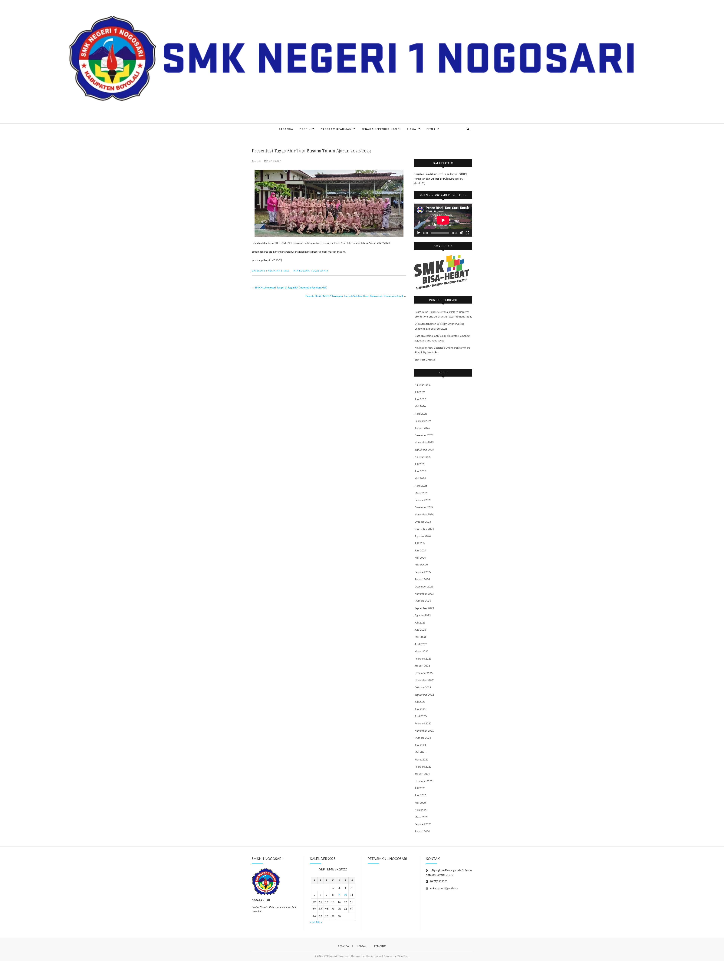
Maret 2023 (421, 651)
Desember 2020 (424, 781)
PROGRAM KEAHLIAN (336, 129)
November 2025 (424, 442)
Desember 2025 (424, 435)
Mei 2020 (420, 802)
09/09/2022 (273, 161)
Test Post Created (425, 359)
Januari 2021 (422, 773)
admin (258, 161)
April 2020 (421, 809)
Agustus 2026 (423, 384)
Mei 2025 (420, 478)
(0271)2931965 (438, 881)
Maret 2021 (421, 759)
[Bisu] (461, 233)
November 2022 (424, 680)
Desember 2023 (424, 586)
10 (345, 894)
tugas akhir (319, 270)
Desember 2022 (424, 672)
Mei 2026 (420, 406)
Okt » (319, 921)
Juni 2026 (420, 399)
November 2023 (424, 593)
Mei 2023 (420, 636)
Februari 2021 (423, 766)
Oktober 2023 (423, 600)
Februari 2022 (423, 723)
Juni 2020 (420, 795)
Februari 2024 (423, 572)
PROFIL (305, 129)
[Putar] (418, 233)
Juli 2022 (420, 701)
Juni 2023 (420, 629)
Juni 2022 (420, 708)
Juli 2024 (420, 543)
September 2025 (424, 449)
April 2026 (421, 413)
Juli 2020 (420, 788)
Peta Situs (380, 946)
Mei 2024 (420, 557)
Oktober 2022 (423, 687)
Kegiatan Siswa (278, 270)
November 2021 (424, 730)
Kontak (361, 946)
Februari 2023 (423, 658)
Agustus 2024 (423, 536)
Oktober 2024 (423, 521)
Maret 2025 (421, 492)
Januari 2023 (422, 665)
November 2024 (424, 514)
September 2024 (424, 528)
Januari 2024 (422, 579)
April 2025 (421, 485)
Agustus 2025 (423, 456)
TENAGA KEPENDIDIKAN (379, 129)
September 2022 (424, 694)
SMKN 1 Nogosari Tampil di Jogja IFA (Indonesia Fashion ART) (289, 287)
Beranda (343, 946)
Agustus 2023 (423, 615)
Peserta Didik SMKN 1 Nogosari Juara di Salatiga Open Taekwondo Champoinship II (355, 296)
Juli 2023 (420, 622)
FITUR (430, 129)
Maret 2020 (421, 817)
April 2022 (421, 716)
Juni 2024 (420, 550)
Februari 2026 (423, 420)
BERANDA (286, 129)
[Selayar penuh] (467, 233)
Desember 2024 (424, 507)
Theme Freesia (374, 956)
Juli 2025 (420, 464)
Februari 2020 (423, 824)
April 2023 (421, 644)
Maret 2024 (421, 564)
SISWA (411, 129)
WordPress (403, 956)
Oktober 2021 (423, 737)
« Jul (312, 921)
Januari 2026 (422, 428)
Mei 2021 (420, 752)
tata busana (301, 270)
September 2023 (424, 608)
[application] (443, 220)
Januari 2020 (422, 831)
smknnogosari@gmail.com (443, 888)
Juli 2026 (420, 392)
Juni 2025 (420, 471)
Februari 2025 (423, 500)
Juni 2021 (420, 745)
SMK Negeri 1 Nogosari (275, 126)
